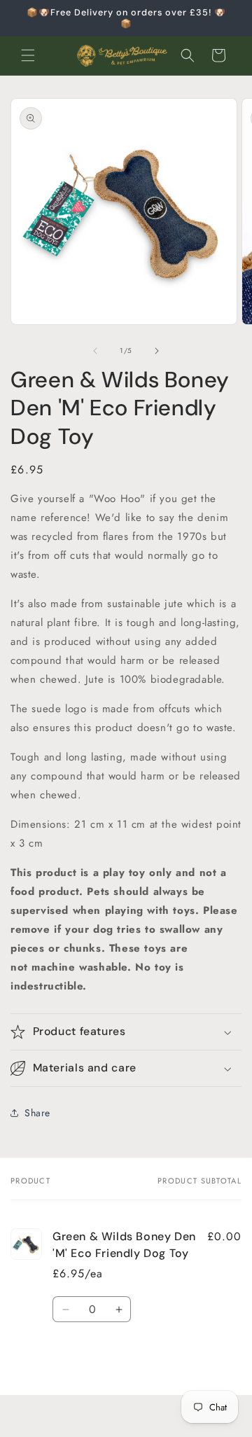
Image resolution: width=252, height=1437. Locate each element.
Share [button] (37, 1113)
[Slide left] (95, 350)
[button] (28, 55)
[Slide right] (156, 350)
